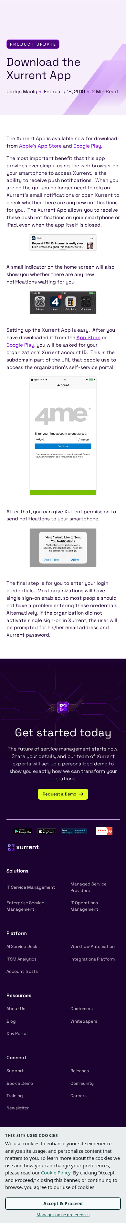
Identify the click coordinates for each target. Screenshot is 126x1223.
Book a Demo (19, 1083)
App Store (88, 337)
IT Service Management (30, 887)
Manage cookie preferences (63, 1214)
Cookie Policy (55, 1172)
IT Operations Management (84, 906)
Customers (81, 1008)
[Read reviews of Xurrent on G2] (104, 831)
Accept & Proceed (63, 1203)
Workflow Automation (92, 946)
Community (82, 1083)
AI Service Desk (21, 946)
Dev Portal (16, 1033)
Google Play (87, 146)
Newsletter (17, 1108)
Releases (79, 1070)
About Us (15, 1008)
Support (15, 1070)
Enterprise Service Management (25, 906)
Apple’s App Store (40, 146)
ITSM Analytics (21, 959)
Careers (78, 1095)
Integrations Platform (92, 959)
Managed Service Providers (88, 887)
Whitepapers (83, 1021)
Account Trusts (22, 971)
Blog (11, 1021)
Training (14, 1095)
